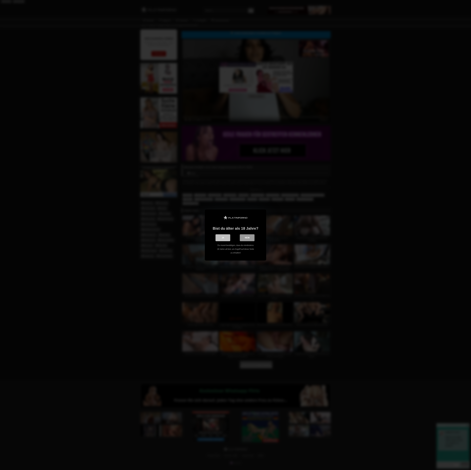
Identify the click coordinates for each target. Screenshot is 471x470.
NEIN (247, 238)
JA (223, 238)
